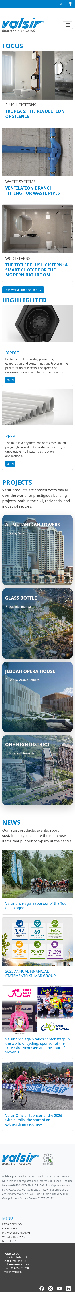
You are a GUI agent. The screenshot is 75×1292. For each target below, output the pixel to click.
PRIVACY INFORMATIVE (16, 1232)
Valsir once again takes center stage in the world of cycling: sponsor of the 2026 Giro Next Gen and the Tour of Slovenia (37, 1046)
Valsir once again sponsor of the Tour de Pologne (36, 905)
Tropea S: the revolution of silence (35, 113)
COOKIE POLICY (12, 1228)
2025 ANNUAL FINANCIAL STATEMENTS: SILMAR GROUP (30, 973)
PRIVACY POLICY (12, 1224)
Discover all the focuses (21, 290)
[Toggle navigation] (68, 25)
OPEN (10, 380)
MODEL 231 (9, 1241)
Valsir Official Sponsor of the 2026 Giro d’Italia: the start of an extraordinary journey (33, 1120)
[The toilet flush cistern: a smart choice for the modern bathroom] (37, 229)
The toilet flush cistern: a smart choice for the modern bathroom (36, 270)
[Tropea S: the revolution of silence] (37, 75)
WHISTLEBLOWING (13, 1236)
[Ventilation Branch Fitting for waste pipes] (37, 152)
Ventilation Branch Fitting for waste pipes (32, 190)
